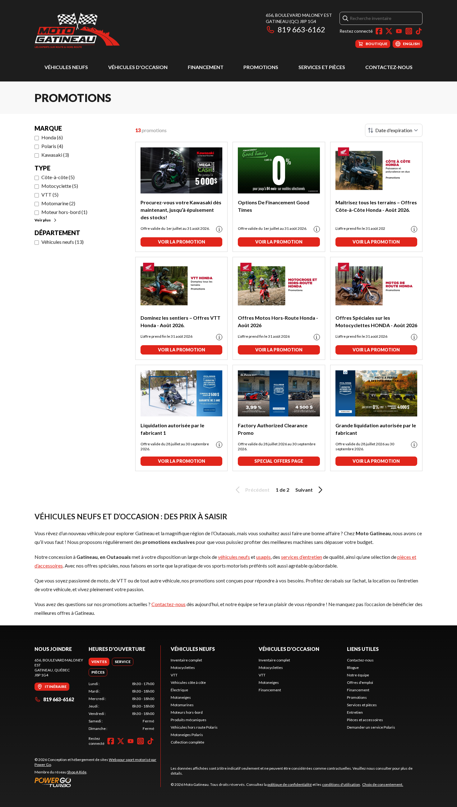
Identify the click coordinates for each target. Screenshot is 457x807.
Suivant (304, 490)
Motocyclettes (183, 667)
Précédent (257, 490)
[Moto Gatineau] (77, 30)
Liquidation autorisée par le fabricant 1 (172, 429)
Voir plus (43, 220)
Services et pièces (321, 67)
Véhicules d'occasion (138, 67)
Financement (206, 67)
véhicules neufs (234, 557)
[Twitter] (389, 31)
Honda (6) (52, 137)
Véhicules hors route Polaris (194, 727)
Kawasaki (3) (55, 155)
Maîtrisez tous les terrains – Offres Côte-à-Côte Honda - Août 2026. (376, 206)
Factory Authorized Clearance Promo (272, 429)
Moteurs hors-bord (187, 712)
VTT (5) (49, 194)
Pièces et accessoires (365, 719)
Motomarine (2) (58, 203)
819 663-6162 (301, 29)
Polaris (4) (52, 146)
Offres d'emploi (360, 682)
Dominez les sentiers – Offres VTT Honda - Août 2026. (180, 321)
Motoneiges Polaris (187, 734)
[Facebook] (379, 31)
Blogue (353, 667)
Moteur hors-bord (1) (64, 212)
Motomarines (182, 705)
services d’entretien (301, 557)
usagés (263, 557)
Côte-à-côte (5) (58, 177)
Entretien (355, 712)
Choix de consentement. (382, 784)
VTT (174, 675)
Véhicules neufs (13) (62, 242)
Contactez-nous (389, 67)
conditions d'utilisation (341, 784)
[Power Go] (97, 782)
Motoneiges (181, 697)
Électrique (179, 690)
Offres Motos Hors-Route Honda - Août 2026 (278, 321)
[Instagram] (409, 31)
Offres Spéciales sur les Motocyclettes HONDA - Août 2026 (376, 321)
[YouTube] (399, 31)
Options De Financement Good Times (273, 206)
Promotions (260, 67)
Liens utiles (363, 649)
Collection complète (187, 742)
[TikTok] (418, 31)
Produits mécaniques (188, 719)
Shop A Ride (76, 772)
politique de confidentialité (289, 784)
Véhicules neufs (66, 67)
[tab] (99, 662)
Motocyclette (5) (59, 186)
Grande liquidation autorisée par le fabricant (375, 429)
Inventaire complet (186, 660)
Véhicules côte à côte (188, 682)
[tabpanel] (121, 706)
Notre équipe (358, 675)
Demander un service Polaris (371, 727)
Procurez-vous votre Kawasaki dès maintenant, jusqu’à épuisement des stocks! (181, 209)
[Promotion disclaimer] (219, 229)
